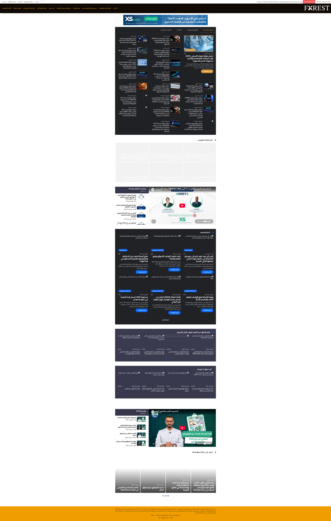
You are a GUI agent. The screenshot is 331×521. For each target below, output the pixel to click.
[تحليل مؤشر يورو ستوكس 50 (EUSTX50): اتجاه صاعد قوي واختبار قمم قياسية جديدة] (142, 38)
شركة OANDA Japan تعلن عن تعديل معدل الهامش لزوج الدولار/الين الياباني (167, 299)
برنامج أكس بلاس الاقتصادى (64, 8)
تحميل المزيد (165, 319)
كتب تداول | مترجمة (204, 369)
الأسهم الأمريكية (208, 30)
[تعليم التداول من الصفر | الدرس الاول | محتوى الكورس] (177, 341)
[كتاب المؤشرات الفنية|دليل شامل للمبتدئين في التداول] (202, 378)
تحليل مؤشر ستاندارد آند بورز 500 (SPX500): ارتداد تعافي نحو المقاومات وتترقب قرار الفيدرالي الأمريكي (193, 113)
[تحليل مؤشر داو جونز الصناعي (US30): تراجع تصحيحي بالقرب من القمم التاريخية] (175, 62)
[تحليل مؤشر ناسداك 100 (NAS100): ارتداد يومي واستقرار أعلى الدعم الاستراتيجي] (175, 74)
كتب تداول (51, 8)
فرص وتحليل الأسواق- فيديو (89, 8)
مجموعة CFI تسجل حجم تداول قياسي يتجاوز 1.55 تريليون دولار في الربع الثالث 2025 (133, 157)
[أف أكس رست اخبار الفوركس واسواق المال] (317, 8)
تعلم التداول (77, 8)
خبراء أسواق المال (41, 8)
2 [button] (164, 358)
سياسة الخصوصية (28, 1)
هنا (196, 512)
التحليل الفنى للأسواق (105, 8)
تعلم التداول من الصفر (132, 389)
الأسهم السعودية (192, 30)
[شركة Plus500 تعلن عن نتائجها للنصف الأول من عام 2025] (132, 172)
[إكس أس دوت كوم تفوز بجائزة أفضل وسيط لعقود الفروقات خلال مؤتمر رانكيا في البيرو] (165, 152)
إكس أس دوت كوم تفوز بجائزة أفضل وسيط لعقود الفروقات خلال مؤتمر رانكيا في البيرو (166, 157)
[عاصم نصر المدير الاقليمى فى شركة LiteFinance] (127, 474)
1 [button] (166, 358)
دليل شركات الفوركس (29, 8)
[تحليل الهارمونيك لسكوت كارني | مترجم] (177, 378)
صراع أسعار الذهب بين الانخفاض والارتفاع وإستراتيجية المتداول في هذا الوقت (134, 258)
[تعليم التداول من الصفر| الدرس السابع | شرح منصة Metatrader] (202, 341)
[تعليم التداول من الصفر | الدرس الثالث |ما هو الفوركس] (128, 341)
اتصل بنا (20, 1)
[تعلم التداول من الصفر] (128, 378)
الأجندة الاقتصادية (6, 8)
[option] (165, 162)
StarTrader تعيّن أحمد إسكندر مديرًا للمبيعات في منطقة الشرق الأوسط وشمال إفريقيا (199, 157)
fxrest (152, 515)
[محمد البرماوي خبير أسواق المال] (153, 474)
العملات (179, 30)
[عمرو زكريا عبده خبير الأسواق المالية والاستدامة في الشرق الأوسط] (178, 474)
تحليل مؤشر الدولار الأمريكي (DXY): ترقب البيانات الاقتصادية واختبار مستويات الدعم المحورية (199, 58)
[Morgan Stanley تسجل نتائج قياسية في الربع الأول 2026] (199, 172)
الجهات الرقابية (17, 8)
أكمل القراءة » (207, 71)
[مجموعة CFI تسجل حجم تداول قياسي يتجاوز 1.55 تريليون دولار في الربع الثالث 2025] (132, 152)
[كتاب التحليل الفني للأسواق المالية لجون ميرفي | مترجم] (153, 378)
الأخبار (115, 8)
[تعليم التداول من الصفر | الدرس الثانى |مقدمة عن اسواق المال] (153, 341)
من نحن (4, 1)
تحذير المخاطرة (12, 1)
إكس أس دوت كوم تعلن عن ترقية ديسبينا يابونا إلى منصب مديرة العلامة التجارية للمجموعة (277, 1)
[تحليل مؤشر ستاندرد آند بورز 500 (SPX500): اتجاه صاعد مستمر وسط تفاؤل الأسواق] (142, 74)
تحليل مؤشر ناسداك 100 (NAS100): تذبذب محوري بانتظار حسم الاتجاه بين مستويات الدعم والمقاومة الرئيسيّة (160, 127)
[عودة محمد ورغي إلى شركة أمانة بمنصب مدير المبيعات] (165, 172)
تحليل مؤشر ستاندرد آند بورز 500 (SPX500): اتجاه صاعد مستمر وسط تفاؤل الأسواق (127, 76)
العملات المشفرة (166, 30)
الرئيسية (37, 1)
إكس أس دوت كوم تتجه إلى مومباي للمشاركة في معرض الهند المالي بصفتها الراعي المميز (198, 258)
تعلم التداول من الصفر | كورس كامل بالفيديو (193, 332)
